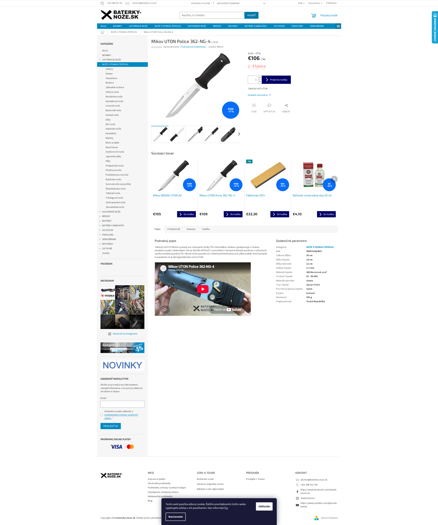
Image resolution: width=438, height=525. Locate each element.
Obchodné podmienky (228, 3)
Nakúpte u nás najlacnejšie (210, 489)
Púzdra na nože (114, 170)
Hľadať (251, 15)
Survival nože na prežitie (118, 184)
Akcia (105, 50)
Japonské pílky (113, 156)
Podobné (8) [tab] (173, 229)
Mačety (109, 138)
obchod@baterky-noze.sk (313, 480)
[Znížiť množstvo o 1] (260, 82)
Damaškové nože (114, 101)
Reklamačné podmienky (160, 496)
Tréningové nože (114, 198)
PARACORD (107, 235)
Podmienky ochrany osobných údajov (167, 487)
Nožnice (110, 83)
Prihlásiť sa (110, 426)
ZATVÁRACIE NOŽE (111, 60)
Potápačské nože (115, 165)
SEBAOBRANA (109, 239)
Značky (106, 253)
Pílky (108, 161)
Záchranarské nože (115, 202)
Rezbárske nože (114, 96)
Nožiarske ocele (205, 479)
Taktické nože (113, 193)
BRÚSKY (106, 216)
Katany (109, 73)
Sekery (109, 69)
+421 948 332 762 (309, 485)
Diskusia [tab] (191, 229)
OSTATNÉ (107, 248)
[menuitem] (103, 26)
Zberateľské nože (115, 207)
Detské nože (112, 115)
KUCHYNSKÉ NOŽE (111, 212)
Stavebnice (111, 78)
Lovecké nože (113, 106)
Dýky (108, 119)
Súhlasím (264, 506)
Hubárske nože (113, 129)
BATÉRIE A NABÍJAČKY (113, 225)
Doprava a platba (200, 3)
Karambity (111, 133)
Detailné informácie (258, 95)
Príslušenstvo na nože (117, 175)
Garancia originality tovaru (210, 484)
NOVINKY (106, 55)
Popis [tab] (158, 229)
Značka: (215, 47)
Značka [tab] (206, 229)
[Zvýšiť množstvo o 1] (260, 78)
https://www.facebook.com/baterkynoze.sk (318, 491)
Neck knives (112, 147)
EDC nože (110, 124)
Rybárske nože (113, 179)
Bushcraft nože (113, 110)
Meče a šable (112, 142)
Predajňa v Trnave (255, 479)
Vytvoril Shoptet (329, 518)
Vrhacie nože (112, 92)
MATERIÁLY (107, 244)
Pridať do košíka (278, 79)
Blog (150, 500)
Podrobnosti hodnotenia (193, 47)
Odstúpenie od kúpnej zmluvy (163, 492)
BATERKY (107, 221)
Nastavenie (175, 517)
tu (226, 508)
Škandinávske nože (116, 189)
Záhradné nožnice (115, 87)
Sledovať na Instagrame (125, 334)
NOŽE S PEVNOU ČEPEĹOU (115, 64)
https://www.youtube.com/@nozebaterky (318, 504)
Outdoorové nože (115, 152)
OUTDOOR (107, 230)
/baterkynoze (307, 498)
